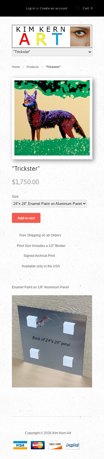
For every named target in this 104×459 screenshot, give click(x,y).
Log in (30, 8)
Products (33, 66)
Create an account (53, 8)
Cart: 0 (87, 8)
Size (15, 197)
